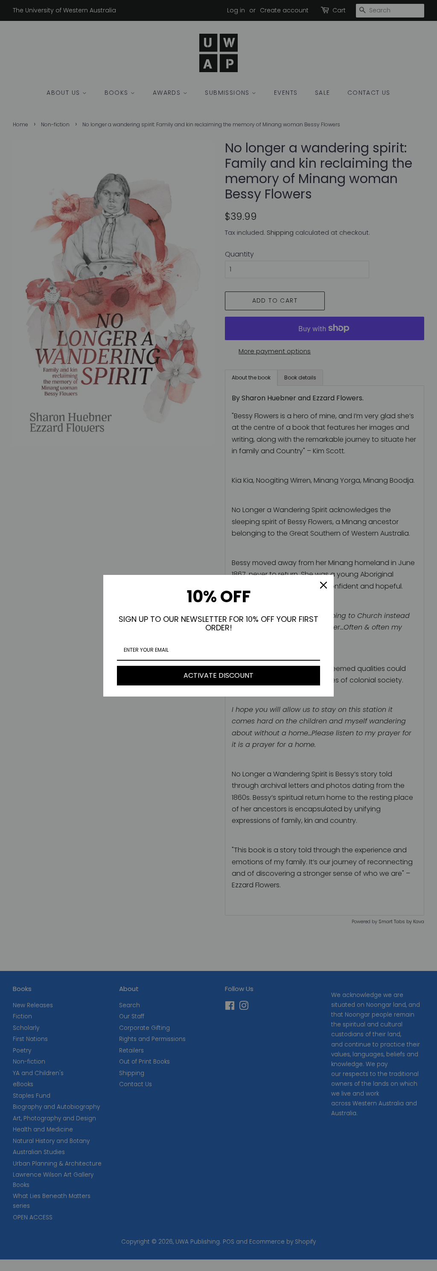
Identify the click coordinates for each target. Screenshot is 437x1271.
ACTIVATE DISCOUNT (218, 675)
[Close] (323, 585)
